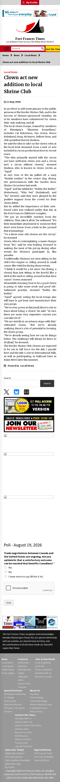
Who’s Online (10, 700)
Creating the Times (38, 707)
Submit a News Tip (23, 721)
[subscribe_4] (29, 423)
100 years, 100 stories (14, 707)
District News (8, 669)
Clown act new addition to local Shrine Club (23, 84)
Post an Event (21, 742)
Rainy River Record (12, 704)
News (5, 659)
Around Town (24, 683)
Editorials (22, 666)
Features (23, 659)
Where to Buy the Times (41, 704)
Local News (11, 72)
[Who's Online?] (52, 622)
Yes (10, 567)
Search (7, 378)
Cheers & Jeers (22, 728)
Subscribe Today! (14, 749)
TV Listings (9, 697)
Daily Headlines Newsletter (17, 760)
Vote (8, 602)
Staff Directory (21, 735)
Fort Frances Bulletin (44, 756)
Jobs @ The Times (23, 746)
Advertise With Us (43, 673)
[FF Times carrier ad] (29, 515)
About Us (35, 690)
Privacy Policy (36, 711)
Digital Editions (42, 749)
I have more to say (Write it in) (25, 576)
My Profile (32, 2)
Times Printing (36, 697)
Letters (21, 673)
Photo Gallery (8, 673)
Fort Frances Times (30, 39)
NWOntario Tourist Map (15, 694)
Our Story (34, 694)
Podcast (22, 687)
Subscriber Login (13, 763)
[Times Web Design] (30, 622)
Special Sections (13, 690)
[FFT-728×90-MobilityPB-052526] (30, 13)
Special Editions (41, 760)
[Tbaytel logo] (29, 472)
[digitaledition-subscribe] (29, 441)
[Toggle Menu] (7, 48)
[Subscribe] (8, 622)
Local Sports (8, 666)
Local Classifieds (43, 662)
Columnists (23, 662)
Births (20, 680)
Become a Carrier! (43, 676)
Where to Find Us (23, 739)
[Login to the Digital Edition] (19, 621)
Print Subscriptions (14, 756)
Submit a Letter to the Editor (28, 725)
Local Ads (39, 666)
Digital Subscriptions (14, 753)
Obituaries (23, 676)
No (10, 572)
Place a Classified (43, 669)
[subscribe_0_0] (29, 405)
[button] (24, 2)
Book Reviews (24, 669)
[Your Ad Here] (41, 622)
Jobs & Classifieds (45, 659)
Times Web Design (38, 700)
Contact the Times (25, 714)
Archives (8, 711)
